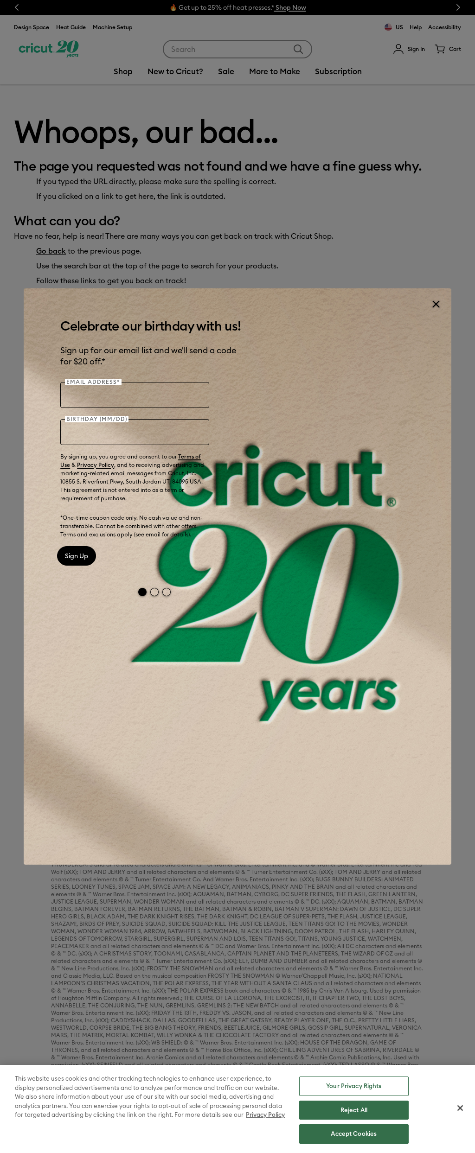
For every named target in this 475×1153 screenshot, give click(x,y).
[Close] (435, 304)
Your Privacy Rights (353, 1085)
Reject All (353, 1110)
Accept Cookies (354, 1133)
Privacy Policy (95, 464)
